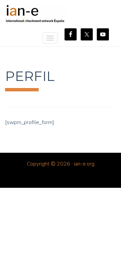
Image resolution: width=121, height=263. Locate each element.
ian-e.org (35, 14)
